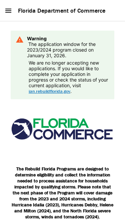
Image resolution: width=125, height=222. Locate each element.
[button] (8, 10)
